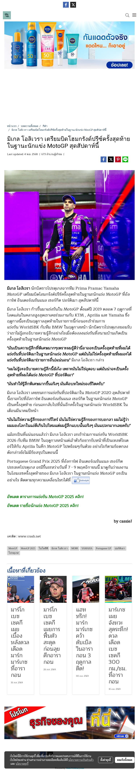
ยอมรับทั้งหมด (124, 759)
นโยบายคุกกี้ (22, 763)
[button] (126, 15)
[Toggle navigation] (134, 15)
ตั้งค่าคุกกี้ (105, 759)
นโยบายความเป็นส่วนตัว (81, 759)
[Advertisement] (69, 97)
